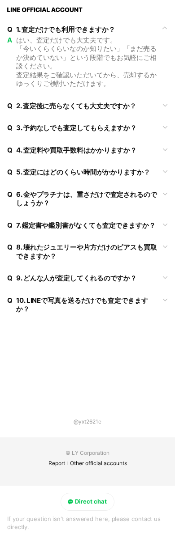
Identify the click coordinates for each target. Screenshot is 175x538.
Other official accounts (98, 463)
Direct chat (90, 501)
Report (56, 463)
